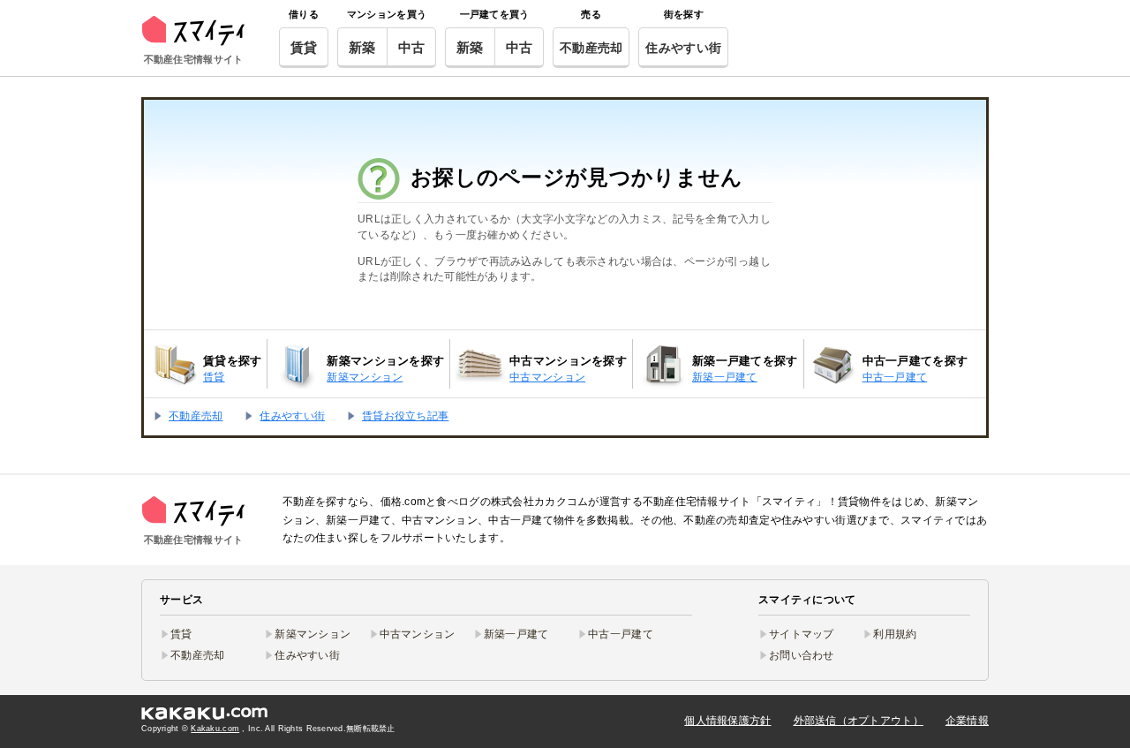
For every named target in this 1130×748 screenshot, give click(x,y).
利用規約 (894, 634)
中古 (412, 47)
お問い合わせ (801, 655)
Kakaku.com (215, 728)
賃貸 (304, 47)
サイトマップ (801, 634)
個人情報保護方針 (727, 720)
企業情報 (967, 720)
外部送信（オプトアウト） (858, 720)
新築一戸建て (516, 634)
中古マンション (418, 634)
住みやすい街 (683, 48)
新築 (362, 47)
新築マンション (312, 634)
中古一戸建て (620, 634)
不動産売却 (591, 48)
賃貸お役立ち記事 (405, 416)
